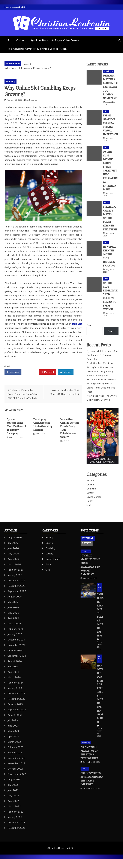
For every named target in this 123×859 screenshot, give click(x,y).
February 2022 (16, 811)
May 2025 (13, 612)
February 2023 (16, 747)
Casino (20, 40)
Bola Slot (77, 323)
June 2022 (13, 790)
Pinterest (49, 371)
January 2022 (15, 817)
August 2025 (15, 596)
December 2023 (16, 693)
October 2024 (15, 650)
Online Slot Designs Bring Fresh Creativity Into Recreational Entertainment (110, 170)
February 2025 (16, 628)
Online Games (94, 496)
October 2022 (15, 768)
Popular (87, 538)
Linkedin (66, 371)
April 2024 (13, 671)
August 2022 (15, 779)
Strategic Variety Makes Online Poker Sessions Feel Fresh (110, 218)
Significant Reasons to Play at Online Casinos (54, 40)
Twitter (31, 371)
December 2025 (16, 580)
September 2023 (17, 709)
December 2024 (16, 639)
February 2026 (16, 569)
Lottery (90, 492)
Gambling (10, 81)
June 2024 (13, 666)
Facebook (13, 371)
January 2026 (15, 575)
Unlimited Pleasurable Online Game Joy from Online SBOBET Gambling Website (23, 394)
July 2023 (13, 720)
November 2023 (16, 698)
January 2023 (15, 752)
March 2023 (14, 741)
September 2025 (17, 591)
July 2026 (13, 542)
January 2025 (15, 634)
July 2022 (13, 784)
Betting (90, 480)
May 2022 (13, 795)
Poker (106, 202)
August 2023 (15, 714)
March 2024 (14, 677)
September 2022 (17, 774)
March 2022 (14, 806)
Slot (106, 111)
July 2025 (13, 601)
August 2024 (15, 661)
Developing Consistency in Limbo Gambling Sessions (42, 424)
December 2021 (16, 822)
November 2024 (16, 644)
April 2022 (13, 800)
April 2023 (13, 736)
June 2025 (13, 607)
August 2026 (15, 537)
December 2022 (16, 757)
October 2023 (15, 704)
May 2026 (13, 553)
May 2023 (13, 731)
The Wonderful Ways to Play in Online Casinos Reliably (37, 48)
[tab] (88, 538)
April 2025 (13, 618)
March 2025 (14, 623)
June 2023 (13, 725)
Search (90, 325)
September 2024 (17, 655)
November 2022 (16, 763)
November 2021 (16, 827)
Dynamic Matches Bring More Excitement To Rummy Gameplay (16, 426)
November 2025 (16, 585)
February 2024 (16, 682)
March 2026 (14, 564)
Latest (86, 543)
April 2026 (13, 558)
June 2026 (13, 548)
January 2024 (15, 687)
